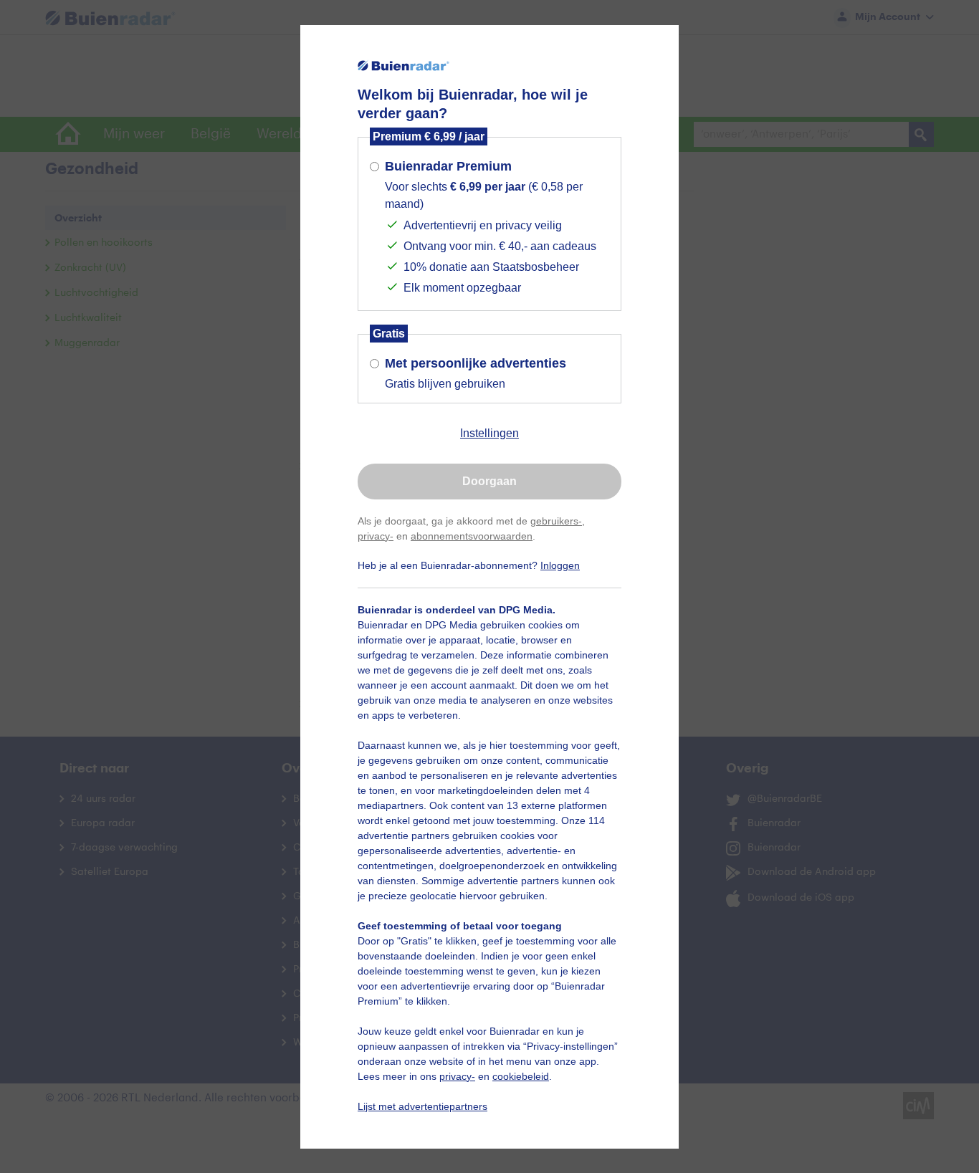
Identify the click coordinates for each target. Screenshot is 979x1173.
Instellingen (489, 433)
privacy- (375, 536)
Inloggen (560, 565)
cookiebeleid (520, 1076)
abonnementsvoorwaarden (472, 536)
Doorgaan (489, 481)
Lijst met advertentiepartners (422, 1106)
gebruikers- (556, 521)
